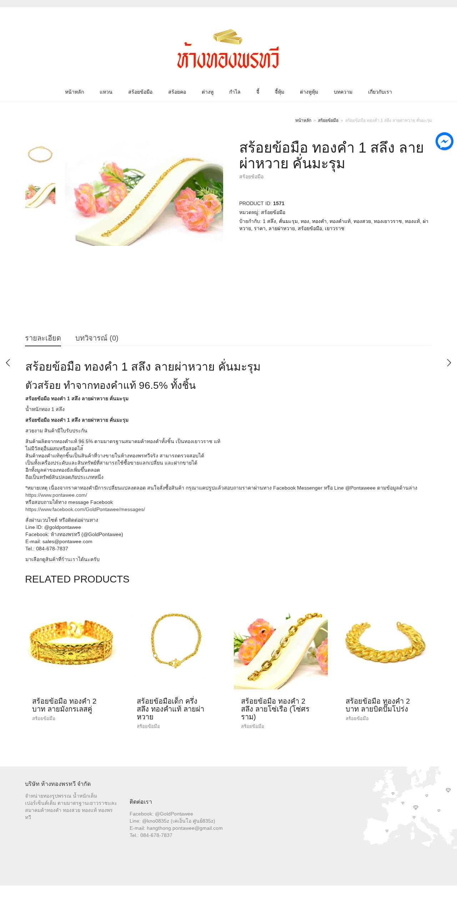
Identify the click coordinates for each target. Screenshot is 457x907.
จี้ (257, 92)
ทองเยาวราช (388, 221)
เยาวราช (335, 228)
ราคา (260, 228)
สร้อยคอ (177, 92)
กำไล (235, 92)
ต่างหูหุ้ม (309, 92)
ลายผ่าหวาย (281, 228)
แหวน (106, 92)
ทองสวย (362, 221)
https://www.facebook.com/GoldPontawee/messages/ (85, 509)
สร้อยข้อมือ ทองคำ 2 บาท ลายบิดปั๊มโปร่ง (378, 705)
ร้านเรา (69, 559)
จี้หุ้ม (279, 92)
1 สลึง (269, 221)
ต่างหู (208, 92)
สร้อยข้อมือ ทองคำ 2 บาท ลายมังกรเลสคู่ (64, 705)
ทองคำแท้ (340, 221)
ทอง (305, 221)
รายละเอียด (43, 338)
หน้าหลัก (74, 92)
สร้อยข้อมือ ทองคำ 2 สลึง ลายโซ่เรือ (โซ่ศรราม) (275, 709)
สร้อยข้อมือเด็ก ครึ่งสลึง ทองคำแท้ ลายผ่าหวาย (170, 709)
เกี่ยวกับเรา (380, 92)
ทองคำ (319, 221)
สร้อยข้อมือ (140, 92)
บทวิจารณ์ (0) (97, 338)
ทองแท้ (412, 221)
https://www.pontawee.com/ (56, 495)
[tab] (43, 338)
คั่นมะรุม (288, 221)
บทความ (343, 92)
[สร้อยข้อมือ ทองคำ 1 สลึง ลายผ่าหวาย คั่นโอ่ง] (449, 362)
